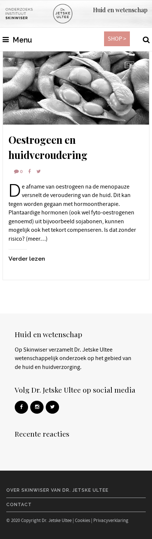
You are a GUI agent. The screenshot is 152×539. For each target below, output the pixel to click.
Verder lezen (26, 258)
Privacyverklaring (110, 520)
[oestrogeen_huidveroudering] (76, 88)
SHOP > (117, 39)
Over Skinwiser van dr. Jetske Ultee (57, 490)
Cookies (82, 520)
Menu (21, 40)
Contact (19, 504)
